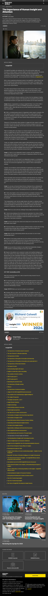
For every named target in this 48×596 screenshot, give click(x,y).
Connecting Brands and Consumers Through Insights (19, 433)
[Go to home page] (8, 3)
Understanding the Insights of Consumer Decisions (19, 473)
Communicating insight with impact (15, 368)
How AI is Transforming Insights (14, 478)
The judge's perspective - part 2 (14, 399)
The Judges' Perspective (13, 397)
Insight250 (5, 25)
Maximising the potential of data (14, 381)
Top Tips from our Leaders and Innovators (17, 412)
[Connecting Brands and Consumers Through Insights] (35, 504)
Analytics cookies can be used (35, 587)
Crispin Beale (11, 16)
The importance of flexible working (15, 384)
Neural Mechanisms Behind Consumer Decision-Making (20, 420)
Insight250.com (39, 76)
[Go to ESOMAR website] (4, 0)
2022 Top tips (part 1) (12, 376)
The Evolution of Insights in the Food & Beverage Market (20, 415)
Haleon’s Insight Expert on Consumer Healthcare (18, 440)
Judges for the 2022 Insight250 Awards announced (19, 392)
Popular (9, 497)
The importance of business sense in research (18, 350)
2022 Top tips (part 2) (12, 379)
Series (5, 497)
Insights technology (11, 404)
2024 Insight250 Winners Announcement (17, 430)
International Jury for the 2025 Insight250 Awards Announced (21, 462)
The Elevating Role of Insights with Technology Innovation (20, 438)
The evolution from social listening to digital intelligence (20, 394)
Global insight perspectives (13, 410)
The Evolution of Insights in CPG (14, 417)
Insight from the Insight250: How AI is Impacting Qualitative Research (23, 443)
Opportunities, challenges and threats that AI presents (19, 427)
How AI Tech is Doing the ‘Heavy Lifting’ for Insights (19, 445)
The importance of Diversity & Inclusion (16, 363)
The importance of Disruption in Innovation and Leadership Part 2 (22, 361)
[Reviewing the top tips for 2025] (24, 530)
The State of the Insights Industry (15, 425)
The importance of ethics (13, 356)
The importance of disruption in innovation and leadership (20, 358)
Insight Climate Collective (13, 402)
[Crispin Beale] (8, 338)
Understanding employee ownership (15, 407)
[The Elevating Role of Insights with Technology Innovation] (12, 504)
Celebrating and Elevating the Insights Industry (18, 422)
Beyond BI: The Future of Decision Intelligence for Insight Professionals (23, 455)
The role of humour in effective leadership (17, 353)
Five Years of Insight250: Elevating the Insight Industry (19, 483)
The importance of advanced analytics (16, 389)
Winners (9, 386)
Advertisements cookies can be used (37, 585)
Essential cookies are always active (36, 584)
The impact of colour (12, 366)
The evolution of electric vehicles (15, 374)
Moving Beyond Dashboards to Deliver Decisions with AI (20, 475)
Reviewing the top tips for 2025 (14, 448)
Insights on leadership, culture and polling (17, 371)
